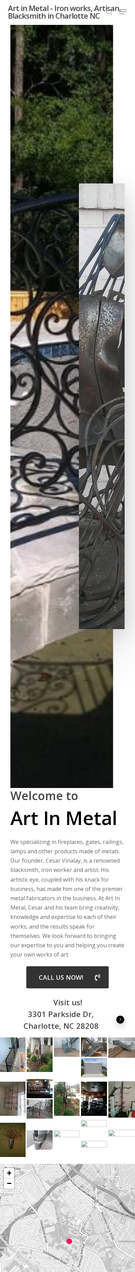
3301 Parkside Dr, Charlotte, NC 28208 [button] (61, 1020)
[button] (123, 11)
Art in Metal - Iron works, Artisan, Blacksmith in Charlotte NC (64, 11)
